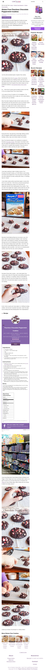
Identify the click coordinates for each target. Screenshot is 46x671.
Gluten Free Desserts (18, 5)
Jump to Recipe (7, 17)
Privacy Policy (11, 658)
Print (15, 344)
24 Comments (4, 15)
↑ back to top (23, 652)
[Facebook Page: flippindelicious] (5, 426)
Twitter (3, 482)
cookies (16, 78)
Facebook (9, 427)
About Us (11, 659)
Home (11, 5)
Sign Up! (29, 658)
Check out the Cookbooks (37, 29)
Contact (35, 664)
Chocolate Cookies (10, 141)
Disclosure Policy (11, 661)
